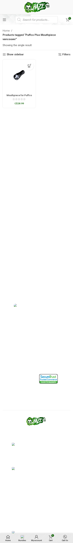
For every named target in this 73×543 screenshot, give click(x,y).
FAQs (42, 353)
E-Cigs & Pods (10, 335)
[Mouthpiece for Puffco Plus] (19, 76)
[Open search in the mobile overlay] (36, 19)
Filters (66, 54)
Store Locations (48, 329)
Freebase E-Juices (13, 341)
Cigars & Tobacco (12, 353)
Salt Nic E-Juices (12, 347)
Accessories (9, 365)
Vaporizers (9, 323)
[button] (29, 65)
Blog (41, 359)
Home (6, 30)
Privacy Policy (10, 395)
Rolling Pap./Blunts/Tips (16, 359)
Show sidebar (15, 54)
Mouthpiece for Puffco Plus (19, 96)
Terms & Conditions (13, 383)
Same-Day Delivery (49, 323)
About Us (44, 341)
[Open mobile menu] (4, 19)
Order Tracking (47, 335)
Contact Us (45, 347)
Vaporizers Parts (12, 329)
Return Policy (10, 389)
